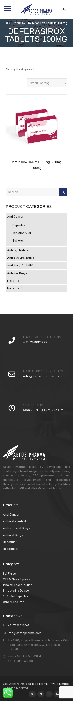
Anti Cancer (15, 216)
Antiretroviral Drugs (20, 258)
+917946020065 (19, 625)
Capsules (18, 225)
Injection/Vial (21, 233)
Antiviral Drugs (17, 273)
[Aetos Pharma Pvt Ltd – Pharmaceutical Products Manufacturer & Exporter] (36, 9)
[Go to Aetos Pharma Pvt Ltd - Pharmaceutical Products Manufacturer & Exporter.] (7, 23)
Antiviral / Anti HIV (20, 265)
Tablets (17, 240)
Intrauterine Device (16, 590)
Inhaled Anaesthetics (17, 585)
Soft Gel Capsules (15, 596)
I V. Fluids (9, 573)
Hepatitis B (15, 281)
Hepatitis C (15, 288)
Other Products (13, 602)
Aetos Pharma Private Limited (48, 684)
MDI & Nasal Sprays (16, 579)
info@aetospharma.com (24, 633)
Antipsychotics (17, 250)
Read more (36, 153)
